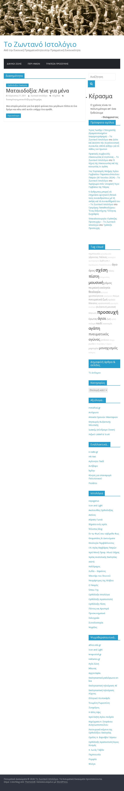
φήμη (39, 99)
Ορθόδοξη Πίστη (97, 603)
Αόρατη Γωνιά (95, 519)
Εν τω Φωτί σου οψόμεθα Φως (104, 533)
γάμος (108, 283)
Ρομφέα (92, 759)
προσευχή (107, 312)
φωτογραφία (94, 261)
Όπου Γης (93, 589)
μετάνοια (105, 340)
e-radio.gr (93, 451)
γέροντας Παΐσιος (98, 257)
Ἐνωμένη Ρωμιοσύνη (99, 702)
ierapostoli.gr (95, 654)
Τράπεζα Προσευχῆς (57, 63)
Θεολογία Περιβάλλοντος (101, 543)
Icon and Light (96, 505)
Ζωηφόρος (94, 707)
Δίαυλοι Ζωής (14, 63)
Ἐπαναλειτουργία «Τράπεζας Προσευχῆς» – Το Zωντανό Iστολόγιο (103, 221)
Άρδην (92, 470)
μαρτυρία (93, 348)
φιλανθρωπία (105, 254)
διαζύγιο (92, 307)
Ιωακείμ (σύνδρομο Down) (102, 429)
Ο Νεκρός (93, 585)
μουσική (96, 282)
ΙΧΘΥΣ (92, 561)
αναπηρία (111, 257)
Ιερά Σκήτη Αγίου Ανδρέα (101, 716)
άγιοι (102, 318)
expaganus (94, 500)
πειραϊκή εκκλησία (99, 287)
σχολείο (111, 299)
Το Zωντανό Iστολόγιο (40, 44)
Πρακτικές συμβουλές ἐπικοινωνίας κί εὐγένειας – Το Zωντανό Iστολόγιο (104, 157)
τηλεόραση (108, 296)
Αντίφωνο (94, 412)
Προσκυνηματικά (97, 613)
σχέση (102, 270)
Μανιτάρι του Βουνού (100, 575)
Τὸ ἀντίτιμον (95, 372)
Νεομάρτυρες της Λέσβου (101, 580)
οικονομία (107, 323)
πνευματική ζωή (98, 299)
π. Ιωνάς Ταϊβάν (96, 749)
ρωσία (92, 344)
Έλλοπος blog (95, 528)
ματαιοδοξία (24, 99)
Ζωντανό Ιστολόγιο (39, 95)
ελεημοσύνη (104, 277)
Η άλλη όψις (95, 712)
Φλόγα (92, 763)
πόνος (111, 271)
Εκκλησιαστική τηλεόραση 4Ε (103, 685)
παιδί (99, 323)
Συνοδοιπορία (96, 622)
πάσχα (111, 340)
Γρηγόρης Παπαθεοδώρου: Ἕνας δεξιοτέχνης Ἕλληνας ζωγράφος (102, 210)
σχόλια (33, 99)
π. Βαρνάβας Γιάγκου (103, 344)
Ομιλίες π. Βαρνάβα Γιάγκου (102, 737)
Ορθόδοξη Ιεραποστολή (101, 599)
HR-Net (92, 456)
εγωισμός (114, 303)
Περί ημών (34, 63)
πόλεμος (92, 352)
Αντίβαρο (93, 465)
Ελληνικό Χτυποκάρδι (99, 698)
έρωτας (93, 318)
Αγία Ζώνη (94, 663)
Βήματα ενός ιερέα (98, 524)
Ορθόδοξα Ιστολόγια (99, 594)
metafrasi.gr (94, 407)
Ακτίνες (92, 514)
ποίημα (92, 323)
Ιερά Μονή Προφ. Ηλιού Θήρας (104, 552)
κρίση (113, 319)
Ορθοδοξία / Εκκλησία (17, 85)
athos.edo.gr (95, 645)
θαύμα (116, 296)
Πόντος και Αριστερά (99, 608)
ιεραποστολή (104, 303)
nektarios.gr (94, 659)
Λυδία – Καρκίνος (97, 571)
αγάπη (94, 328)
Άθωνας (92, 668)
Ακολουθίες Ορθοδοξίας (101, 510)
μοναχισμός (108, 348)
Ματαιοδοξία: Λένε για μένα (37, 90)
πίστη (94, 276)
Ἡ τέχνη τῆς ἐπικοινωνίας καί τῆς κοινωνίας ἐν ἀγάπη (103, 163)
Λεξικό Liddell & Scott (99, 434)
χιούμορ (104, 292)
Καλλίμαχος (94, 566)
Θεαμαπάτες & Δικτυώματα (102, 538)
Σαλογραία (94, 617)
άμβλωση (104, 260)
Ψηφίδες (93, 627)
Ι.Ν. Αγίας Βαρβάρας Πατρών (102, 547)
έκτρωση (93, 313)
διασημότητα (12, 99)
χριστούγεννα (96, 295)
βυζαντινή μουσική (106, 306)
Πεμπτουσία (95, 754)
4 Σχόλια (56, 95)
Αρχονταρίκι (95, 673)
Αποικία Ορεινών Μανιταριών (103, 417)
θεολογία (94, 292)
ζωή (109, 318)
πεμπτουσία (94, 253)
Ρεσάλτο (93, 483)
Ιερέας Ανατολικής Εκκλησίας (103, 557)
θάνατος (93, 303)
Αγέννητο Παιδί (96, 461)
